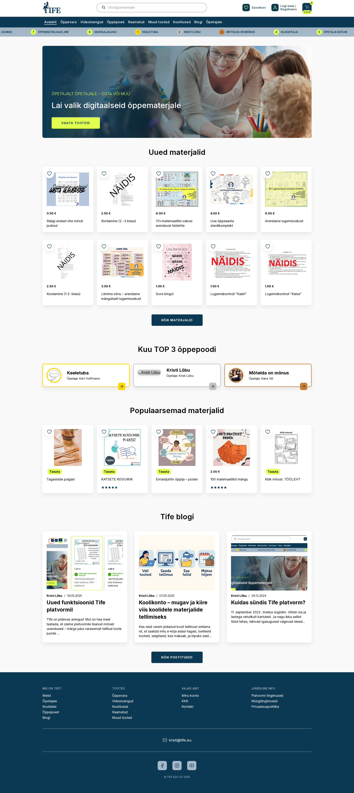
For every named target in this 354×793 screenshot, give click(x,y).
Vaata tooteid (75, 123)
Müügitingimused (264, 701)
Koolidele (49, 707)
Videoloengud (91, 22)
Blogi (198, 22)
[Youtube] (191, 765)
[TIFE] (51, 11)
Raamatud (136, 22)
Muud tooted (159, 22)
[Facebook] (162, 765)
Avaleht (50, 22)
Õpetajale (214, 22)
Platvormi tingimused (267, 695)
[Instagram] (177, 765)
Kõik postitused (177, 657)
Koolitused (182, 22)
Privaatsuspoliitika (265, 707)
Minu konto (190, 695)
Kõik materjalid (177, 320)
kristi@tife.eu (180, 740)
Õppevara (68, 22)
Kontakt (187, 707)
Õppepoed (115, 22)
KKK (185, 701)
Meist (46, 695)
